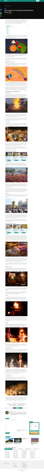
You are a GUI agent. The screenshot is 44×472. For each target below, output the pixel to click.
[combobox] (34, 424)
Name (6, 427)
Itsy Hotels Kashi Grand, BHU (23, 157)
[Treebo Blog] (5, 0)
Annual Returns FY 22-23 (24, 466)
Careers (14, 464)
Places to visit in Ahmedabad (7, 451)
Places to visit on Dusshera (20, 405)
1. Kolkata (7, 27)
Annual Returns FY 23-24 (24, 465)
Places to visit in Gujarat (15, 452)
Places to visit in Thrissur (32, 455)
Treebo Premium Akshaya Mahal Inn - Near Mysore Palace (16, 229)
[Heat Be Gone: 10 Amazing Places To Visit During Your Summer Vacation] (9, 440)
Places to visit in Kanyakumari (15, 454)
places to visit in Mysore (13, 217)
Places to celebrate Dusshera (13, 405)
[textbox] (34, 424)
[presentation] (5, 155)
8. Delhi (7, 32)
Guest (30, 428)
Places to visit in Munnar (24, 454)
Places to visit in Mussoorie (24, 455)
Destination (31, 423)
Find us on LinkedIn (15, 466)
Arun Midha (10, 411)
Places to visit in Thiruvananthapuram (33, 454)
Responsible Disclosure (24, 464)
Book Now (9, 232)
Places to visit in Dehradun (15, 451)
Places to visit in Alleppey (7, 452)
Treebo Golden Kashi (8, 157)
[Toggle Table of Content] (26, 25)
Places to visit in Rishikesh (32, 451)
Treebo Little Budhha (15, 157)
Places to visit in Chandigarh (7, 454)
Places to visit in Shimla (32, 452)
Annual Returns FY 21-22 (24, 467)
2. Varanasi (7, 28)
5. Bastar (7, 30)
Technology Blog (15, 465)
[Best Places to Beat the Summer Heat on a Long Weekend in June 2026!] (18, 440)
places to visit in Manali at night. (21, 191)
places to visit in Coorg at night (21, 372)
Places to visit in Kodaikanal (15, 455)
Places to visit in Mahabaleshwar (24, 451)
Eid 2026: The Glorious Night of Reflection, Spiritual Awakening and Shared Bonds (34, 443)
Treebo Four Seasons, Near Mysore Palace (23, 229)
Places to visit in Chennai (7, 455)
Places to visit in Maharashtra (24, 452)
